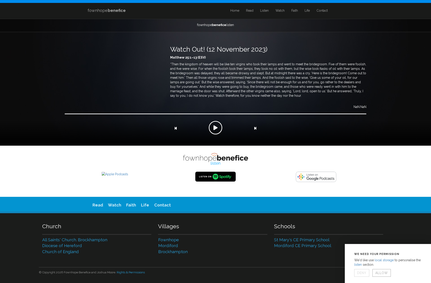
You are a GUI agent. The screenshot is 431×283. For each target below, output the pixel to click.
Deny (361, 273)
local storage (384, 260)
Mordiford (168, 245)
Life (307, 10)
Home (234, 10)
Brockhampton (173, 251)
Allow (381, 273)
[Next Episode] (255, 128)
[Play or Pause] (215, 127)
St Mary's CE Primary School (301, 239)
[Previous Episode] (175, 128)
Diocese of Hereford (62, 245)
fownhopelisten (215, 25)
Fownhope (168, 239)
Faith (294, 10)
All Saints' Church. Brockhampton (74, 239)
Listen (264, 10)
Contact (322, 10)
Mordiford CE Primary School (302, 245)
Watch (280, 10)
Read (249, 10)
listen (358, 264)
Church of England (60, 251)
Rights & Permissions (131, 272)
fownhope (107, 10)
